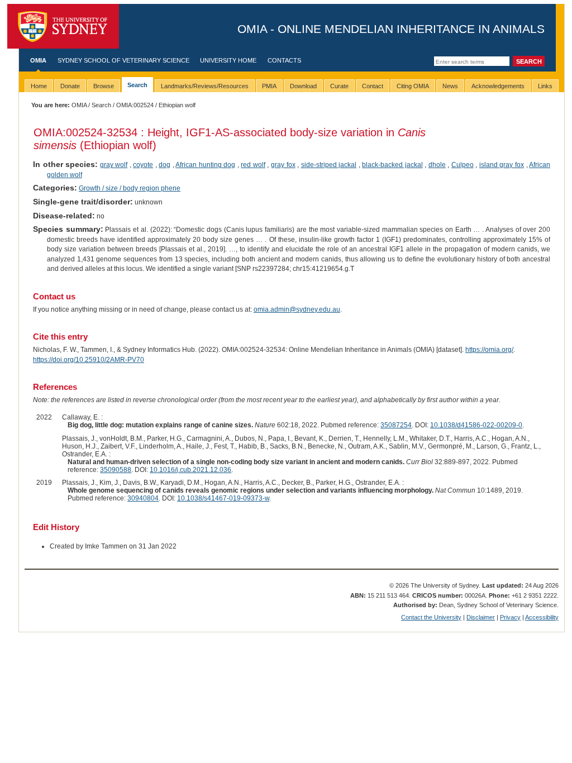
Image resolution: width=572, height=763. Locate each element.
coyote (143, 165)
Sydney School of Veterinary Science (123, 60)
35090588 (115, 470)
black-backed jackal (392, 165)
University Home (228, 60)
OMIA (38, 60)
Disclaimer (480, 617)
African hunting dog (205, 165)
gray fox (283, 165)
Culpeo (462, 165)
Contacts (284, 60)
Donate (70, 86)
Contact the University (431, 617)
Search (101, 105)
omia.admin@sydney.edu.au (297, 309)
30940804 (143, 498)
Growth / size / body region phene (129, 188)
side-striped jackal (329, 165)
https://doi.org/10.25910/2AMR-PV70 (88, 360)
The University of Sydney (63, 26)
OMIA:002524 (135, 105)
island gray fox (501, 165)
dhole (437, 165)
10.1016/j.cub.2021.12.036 (190, 470)
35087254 (396, 425)
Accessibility (542, 617)
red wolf (253, 165)
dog (164, 165)
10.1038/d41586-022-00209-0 (476, 425)
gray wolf (114, 165)
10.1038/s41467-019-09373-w (223, 498)
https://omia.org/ (489, 350)
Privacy (510, 617)
